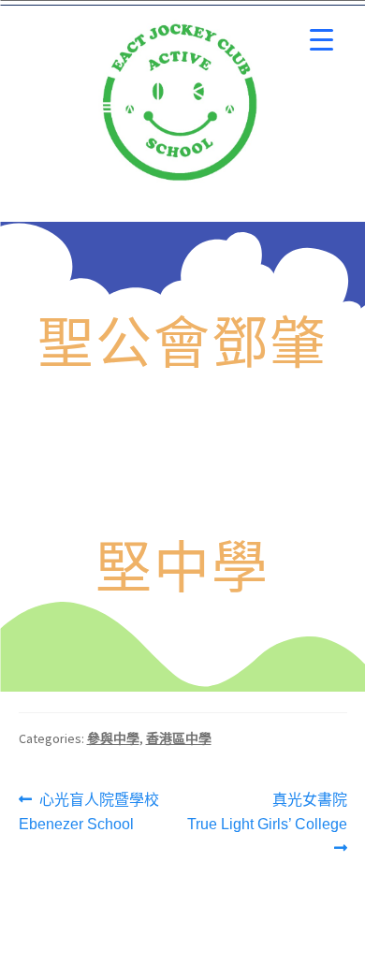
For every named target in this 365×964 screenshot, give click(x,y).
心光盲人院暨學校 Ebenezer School (89, 810)
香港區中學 (179, 738)
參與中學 (113, 738)
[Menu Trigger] (321, 40)
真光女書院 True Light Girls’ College (267, 810)
